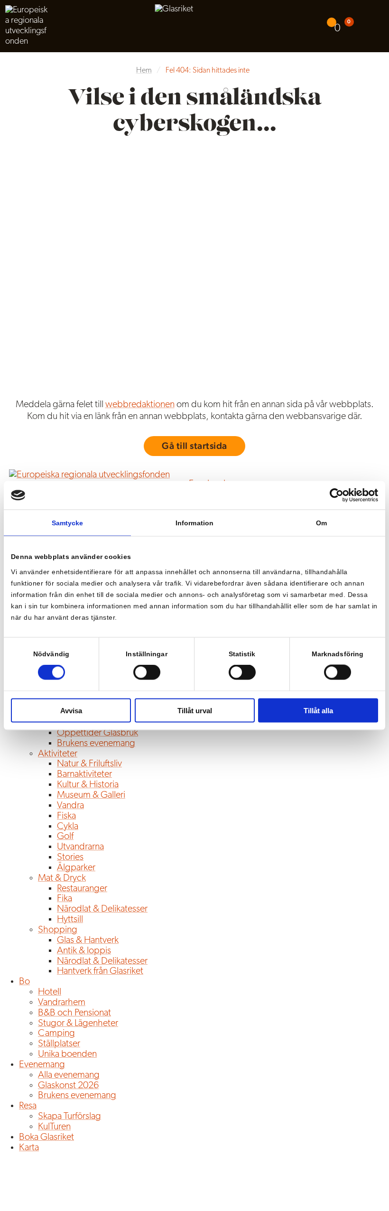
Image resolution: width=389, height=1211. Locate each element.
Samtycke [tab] (67, 523)
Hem (144, 71)
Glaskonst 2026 (68, 1085)
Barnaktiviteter (84, 774)
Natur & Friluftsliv (89, 764)
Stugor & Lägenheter (78, 1023)
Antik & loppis (84, 951)
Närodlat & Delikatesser (102, 909)
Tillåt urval (194, 710)
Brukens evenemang (96, 743)
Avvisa (71, 710)
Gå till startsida (194, 445)
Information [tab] (194, 523)
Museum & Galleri (91, 795)
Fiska (66, 816)
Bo (24, 982)
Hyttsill (70, 919)
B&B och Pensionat (74, 1013)
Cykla (67, 826)
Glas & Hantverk (88, 940)
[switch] (146, 672)
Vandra (70, 805)
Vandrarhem (61, 1002)
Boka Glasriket (46, 1137)
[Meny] (375, 26)
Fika (64, 899)
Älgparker (76, 868)
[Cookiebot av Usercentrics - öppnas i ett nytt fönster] (336, 495)
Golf (65, 836)
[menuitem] (334, 26)
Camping (56, 1033)
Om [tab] (321, 523)
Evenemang (42, 1065)
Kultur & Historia (88, 785)
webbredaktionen (140, 405)
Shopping (57, 930)
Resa (28, 1106)
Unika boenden (67, 1054)
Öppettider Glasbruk (97, 733)
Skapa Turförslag (69, 1116)
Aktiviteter (57, 754)
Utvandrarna (80, 847)
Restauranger (82, 889)
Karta (29, 1148)
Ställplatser (59, 1044)
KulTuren (54, 1127)
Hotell (49, 992)
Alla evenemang (69, 1075)
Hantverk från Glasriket (100, 971)
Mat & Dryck (62, 878)
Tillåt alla (318, 710)
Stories (70, 857)
